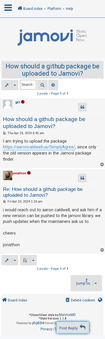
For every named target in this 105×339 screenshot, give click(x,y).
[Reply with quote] (82, 107)
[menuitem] (79, 300)
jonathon (19, 173)
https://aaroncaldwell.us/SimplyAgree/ (39, 147)
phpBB (37, 323)
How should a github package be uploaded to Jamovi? (52, 70)
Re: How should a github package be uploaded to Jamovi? (43, 192)
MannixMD (67, 315)
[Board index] (52, 37)
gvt (17, 102)
